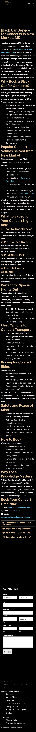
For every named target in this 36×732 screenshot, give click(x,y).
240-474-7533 (16, 511)
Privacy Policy (12, 720)
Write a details (8, 635)
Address (6, 610)
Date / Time (7, 625)
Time (20, 631)
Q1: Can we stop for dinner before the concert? (16, 524)
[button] (18, 524)
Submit (7, 652)
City (4, 622)
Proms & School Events (16, 710)
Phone (5, 602)
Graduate (10, 713)
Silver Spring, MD (26, 194)
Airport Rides (11, 697)
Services (9, 694)
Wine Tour (10, 700)
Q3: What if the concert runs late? (16, 533)
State (20, 622)
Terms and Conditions (15, 723)
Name (5, 594)
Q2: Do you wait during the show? (16, 529)
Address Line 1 (7, 615)
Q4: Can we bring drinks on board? (16, 537)
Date (4, 631)
